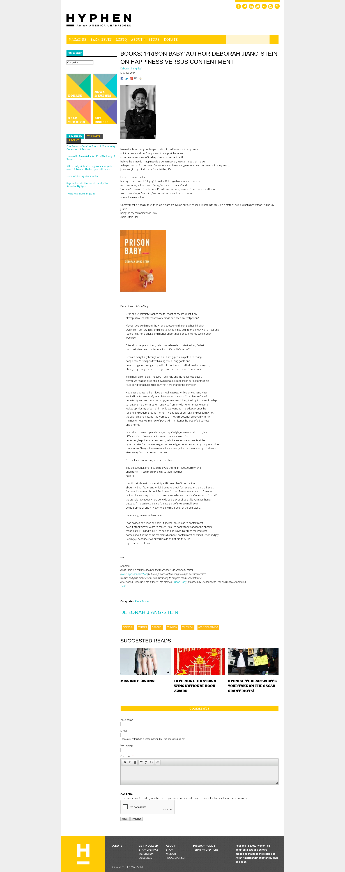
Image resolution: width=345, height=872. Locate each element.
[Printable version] (140, 79)
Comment (127, 756)
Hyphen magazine (83, 854)
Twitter (124, 586)
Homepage (126, 745)
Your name (126, 720)
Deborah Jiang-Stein (149, 612)
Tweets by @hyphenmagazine (80, 193)
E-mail (123, 730)
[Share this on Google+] (131, 79)
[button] (124, 762)
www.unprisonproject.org (134, 574)
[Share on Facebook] (121, 79)
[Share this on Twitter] (126, 79)
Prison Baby (180, 582)
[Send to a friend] (135, 79)
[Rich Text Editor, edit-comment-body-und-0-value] (199, 773)
